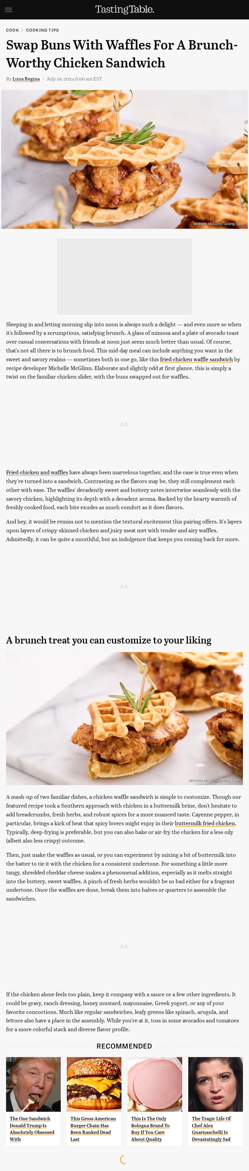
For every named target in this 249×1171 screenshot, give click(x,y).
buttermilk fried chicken (205, 823)
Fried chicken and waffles (37, 472)
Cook (12, 30)
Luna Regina (26, 78)
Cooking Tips (42, 30)
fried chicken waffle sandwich (196, 359)
